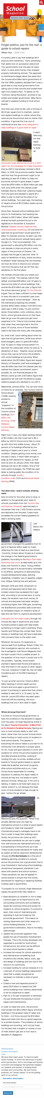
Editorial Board (7, 1049)
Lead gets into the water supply (15, 618)
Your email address (9, 1083)
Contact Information (9, 1051)
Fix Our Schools (33, 290)
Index (13, 478)
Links (3, 1054)
